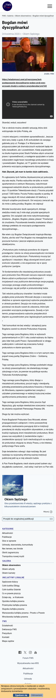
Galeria (10, 16)
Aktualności (7, 533)
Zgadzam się (21, 695)
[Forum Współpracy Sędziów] (7, 6)
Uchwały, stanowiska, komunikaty (17, 545)
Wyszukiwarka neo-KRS (28, 663)
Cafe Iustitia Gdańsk (11, 589)
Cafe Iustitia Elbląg (10, 585)
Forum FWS (28, 658)
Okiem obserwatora (23, 16)
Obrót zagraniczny (10, 552)
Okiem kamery (8, 573)
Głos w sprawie (9, 541)
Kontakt (5, 637)
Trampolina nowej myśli (13, 556)
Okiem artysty (8, 569)
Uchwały (28, 679)
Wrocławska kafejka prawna (15, 617)
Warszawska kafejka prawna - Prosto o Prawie (23, 613)
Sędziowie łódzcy (10, 582)
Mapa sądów (8, 641)
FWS (4, 16)
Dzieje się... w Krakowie (12, 597)
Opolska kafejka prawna (13, 601)
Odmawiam (36, 695)
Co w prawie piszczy (11, 593)
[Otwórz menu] (50, 6)
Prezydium (7, 633)
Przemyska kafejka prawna (14, 605)
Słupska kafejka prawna (13, 609)
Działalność (7, 625)
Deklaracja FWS (9, 629)
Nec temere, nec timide (12, 548)
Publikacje (7, 537)
